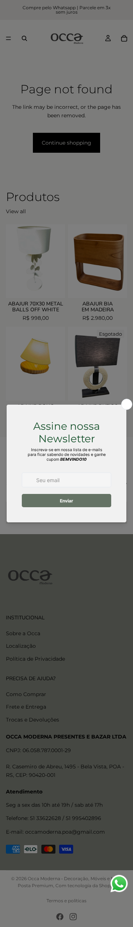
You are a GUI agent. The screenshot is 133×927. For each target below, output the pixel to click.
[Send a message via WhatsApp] (119, 884)
